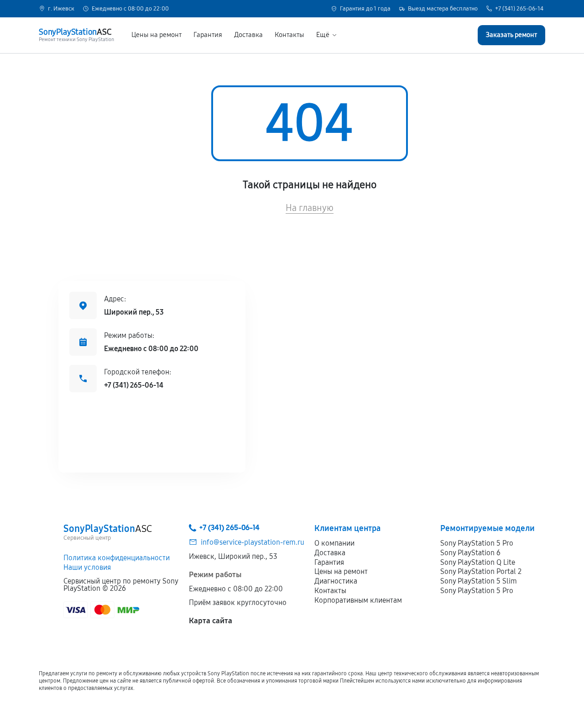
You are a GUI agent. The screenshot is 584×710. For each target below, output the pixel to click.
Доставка (248, 35)
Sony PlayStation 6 (470, 552)
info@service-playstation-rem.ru (252, 542)
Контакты (289, 35)
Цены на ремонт (156, 35)
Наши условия (87, 567)
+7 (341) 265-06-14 (519, 9)
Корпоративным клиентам (358, 600)
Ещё (322, 35)
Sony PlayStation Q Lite (477, 562)
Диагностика (335, 581)
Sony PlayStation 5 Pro (476, 543)
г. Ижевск (61, 9)
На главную (310, 207)
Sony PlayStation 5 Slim (478, 581)
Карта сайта (210, 621)
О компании (334, 543)
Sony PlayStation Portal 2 (480, 571)
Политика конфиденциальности (116, 557)
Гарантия (207, 35)
